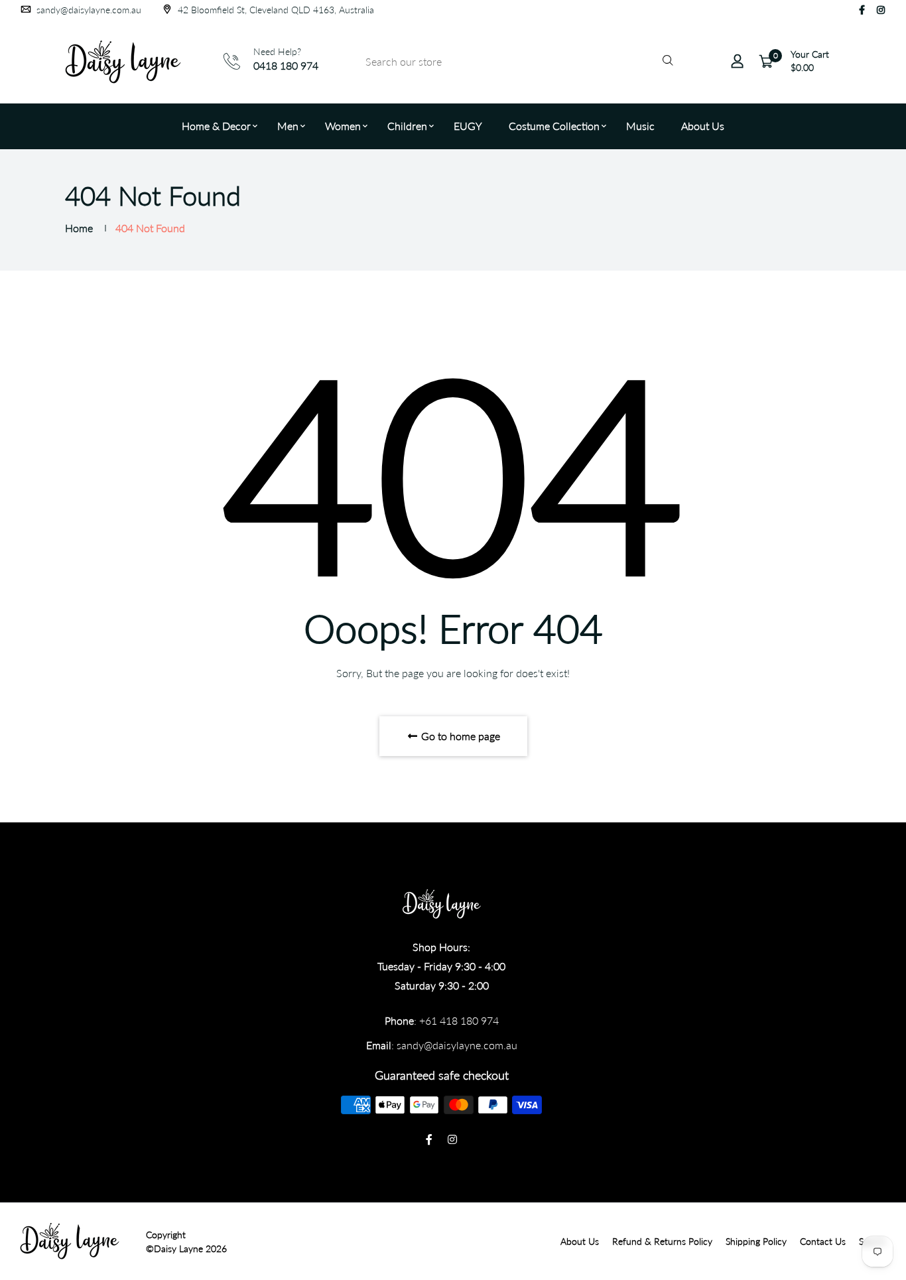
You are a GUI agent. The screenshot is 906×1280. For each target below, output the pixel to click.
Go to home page (459, 736)
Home (79, 228)
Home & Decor (216, 125)
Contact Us (823, 1241)
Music (640, 125)
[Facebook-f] (862, 9)
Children (407, 125)
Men (287, 125)
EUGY (468, 125)
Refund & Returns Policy (662, 1241)
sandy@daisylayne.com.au (87, 9)
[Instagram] (880, 9)
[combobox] (517, 61)
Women (343, 125)
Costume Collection (554, 125)
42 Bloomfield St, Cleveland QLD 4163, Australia (274, 9)
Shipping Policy (756, 1241)
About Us (702, 125)
